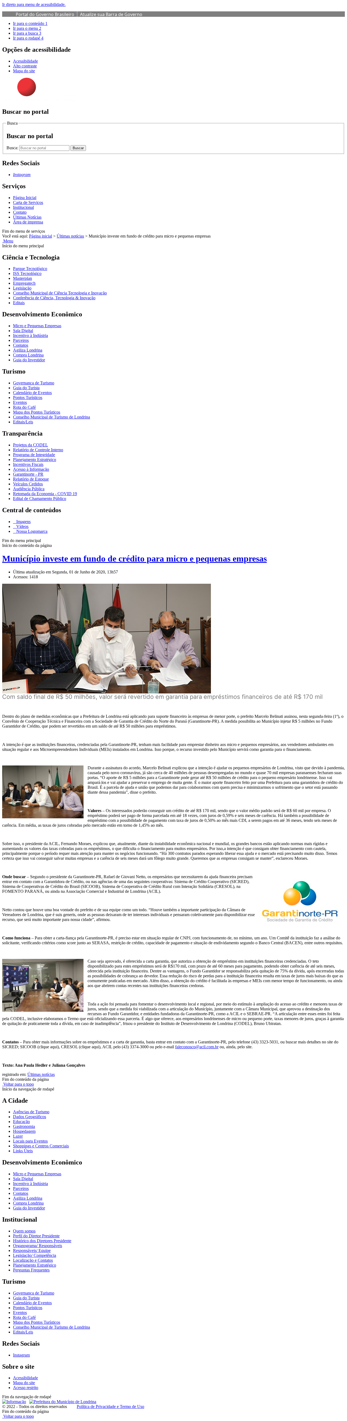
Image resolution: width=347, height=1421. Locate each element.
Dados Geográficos (29, 1116)
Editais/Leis (23, 422)
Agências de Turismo (31, 1111)
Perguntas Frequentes (31, 1270)
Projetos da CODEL (30, 445)
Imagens (23, 521)
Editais (19, 302)
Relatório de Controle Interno (38, 449)
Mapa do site (24, 71)
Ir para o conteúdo (30, 23)
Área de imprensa (28, 222)
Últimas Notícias (27, 217)
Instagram (21, 1355)
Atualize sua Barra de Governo (111, 14)
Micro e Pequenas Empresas (37, 325)
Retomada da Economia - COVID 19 (45, 493)
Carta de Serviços (28, 202)
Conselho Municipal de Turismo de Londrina (51, 417)
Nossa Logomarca (31, 531)
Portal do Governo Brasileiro (45, 14)
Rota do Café (24, 407)
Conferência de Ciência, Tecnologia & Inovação (54, 298)
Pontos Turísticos (27, 397)
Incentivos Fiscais (28, 464)
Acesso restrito (25, 1387)
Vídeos (21, 526)
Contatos (20, 345)
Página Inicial (24, 197)
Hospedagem (24, 1131)
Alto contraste (25, 66)
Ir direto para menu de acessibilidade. (34, 4)
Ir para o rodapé (28, 38)
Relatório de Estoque (31, 479)
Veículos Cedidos (28, 484)
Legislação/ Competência (34, 1255)
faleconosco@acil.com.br (197, 1046)
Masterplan (22, 278)
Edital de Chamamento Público (39, 498)
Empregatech (24, 283)
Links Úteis (23, 1151)
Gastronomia (24, 1126)
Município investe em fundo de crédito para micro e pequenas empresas (134, 558)
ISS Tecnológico (27, 273)
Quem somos (24, 1231)
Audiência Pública (28, 488)
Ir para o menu (27, 28)
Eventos (20, 402)
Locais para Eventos (30, 1141)
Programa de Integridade (34, 454)
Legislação (22, 288)
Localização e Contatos (33, 1260)
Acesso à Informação (31, 469)
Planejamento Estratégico (34, 459)
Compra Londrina (28, 355)
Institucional (23, 207)
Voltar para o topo (18, 1084)
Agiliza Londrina (27, 350)
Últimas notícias (70, 236)
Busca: (13, 147)
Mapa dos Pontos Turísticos (36, 412)
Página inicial (40, 236)
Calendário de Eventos (32, 392)
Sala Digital (23, 330)
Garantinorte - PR (28, 474)
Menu (7, 241)
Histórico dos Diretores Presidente (42, 1240)
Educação (21, 1121)
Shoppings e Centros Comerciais (41, 1146)
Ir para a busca (27, 33)
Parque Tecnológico (30, 268)
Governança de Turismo (33, 383)
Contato (20, 212)
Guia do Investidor (29, 360)
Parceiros (21, 340)
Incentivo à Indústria (30, 335)
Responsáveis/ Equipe (32, 1250)
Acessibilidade (25, 61)
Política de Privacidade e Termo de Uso (110, 1406)
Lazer (18, 1136)
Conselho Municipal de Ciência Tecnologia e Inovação (60, 293)
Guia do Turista (26, 387)
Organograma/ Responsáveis (37, 1245)
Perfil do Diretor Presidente (36, 1236)
